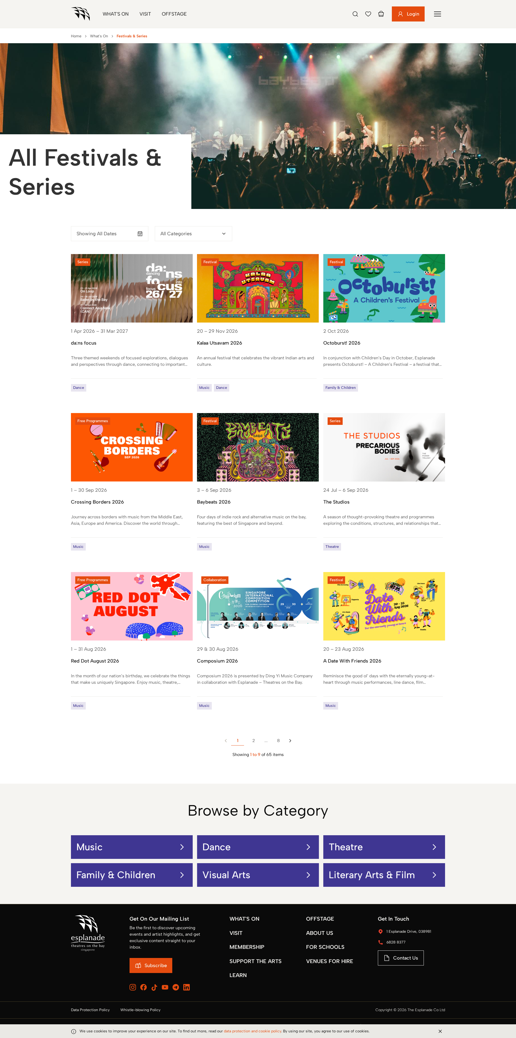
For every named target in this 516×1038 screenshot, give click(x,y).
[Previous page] (225, 740)
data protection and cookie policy (252, 1031)
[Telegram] (176, 987)
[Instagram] (133, 987)
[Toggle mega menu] (437, 13)
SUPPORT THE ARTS (256, 961)
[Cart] (381, 14)
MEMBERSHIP (247, 947)
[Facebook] (143, 987)
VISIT (236, 933)
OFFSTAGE (320, 919)
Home (76, 36)
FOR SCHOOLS (325, 947)
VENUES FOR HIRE (329, 961)
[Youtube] (165, 987)
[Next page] (290, 740)
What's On (116, 14)
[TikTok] (154, 987)
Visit (145, 14)
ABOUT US (319, 933)
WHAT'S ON (244, 919)
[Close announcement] (440, 1031)
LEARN (238, 975)
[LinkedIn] (186, 987)
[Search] (355, 14)
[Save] (368, 14)
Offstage (174, 14)
